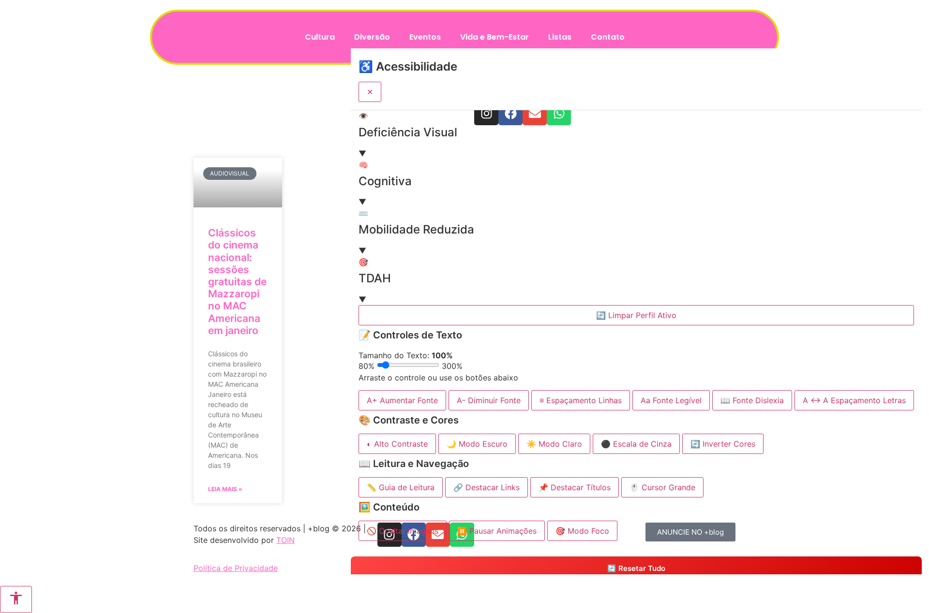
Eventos (425, 37)
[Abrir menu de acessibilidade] (16, 599)
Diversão (372, 37)
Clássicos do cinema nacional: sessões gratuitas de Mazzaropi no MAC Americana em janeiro (237, 281)
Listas (559, 37)
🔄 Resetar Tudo (636, 568)
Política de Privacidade (236, 568)
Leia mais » (225, 489)
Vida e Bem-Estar (494, 37)
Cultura (320, 37)
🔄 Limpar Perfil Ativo (636, 315)
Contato (608, 37)
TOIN (285, 540)
